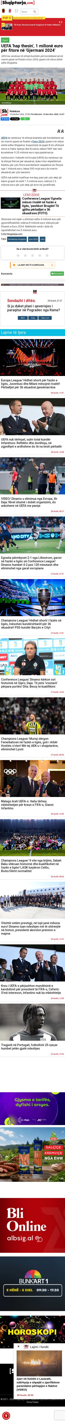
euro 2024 (33, 239)
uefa (42, 239)
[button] (6, 1416)
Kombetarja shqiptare (17, 239)
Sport (5, 40)
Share (6, 119)
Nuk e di (45, 318)
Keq (33, 318)
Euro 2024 (38, 141)
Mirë (23, 318)
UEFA (4, 137)
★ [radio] (18, 255)
